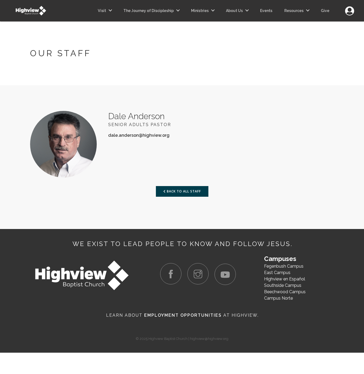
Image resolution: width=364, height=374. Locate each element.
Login (349, 8)
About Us (234, 11)
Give (325, 11)
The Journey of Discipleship (148, 11)
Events (266, 11)
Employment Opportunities (183, 315)
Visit (102, 11)
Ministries (200, 11)
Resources (294, 11)
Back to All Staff (183, 191)
